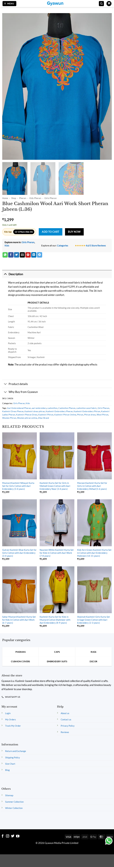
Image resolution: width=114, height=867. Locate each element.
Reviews (65, 732)
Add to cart (50, 231)
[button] (9, 3)
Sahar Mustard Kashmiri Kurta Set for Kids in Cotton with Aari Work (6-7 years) (19, 619)
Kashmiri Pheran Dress (26, 414)
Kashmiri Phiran (45, 414)
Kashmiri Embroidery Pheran (59, 411)
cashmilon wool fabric (86, 408)
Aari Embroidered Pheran (19, 408)
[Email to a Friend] (22, 255)
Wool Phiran (102, 414)
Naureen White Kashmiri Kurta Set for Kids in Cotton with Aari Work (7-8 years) (57, 552)
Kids (7, 245)
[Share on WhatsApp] (5, 255)
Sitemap (9, 795)
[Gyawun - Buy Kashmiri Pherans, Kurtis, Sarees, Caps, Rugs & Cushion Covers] (57, 3)
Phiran (80, 414)
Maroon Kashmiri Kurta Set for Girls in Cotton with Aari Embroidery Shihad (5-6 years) (92, 486)
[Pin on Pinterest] (28, 255)
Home (5, 198)
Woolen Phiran (9, 418)
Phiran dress (90, 414)
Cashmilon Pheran (66, 408)
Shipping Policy (12, 757)
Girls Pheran (50, 198)
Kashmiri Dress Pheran (13, 411)
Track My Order (13, 725)
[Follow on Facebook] (2, 836)
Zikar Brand (43, 418)
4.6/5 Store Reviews (96, 245)
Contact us (66, 719)
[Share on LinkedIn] (33, 255)
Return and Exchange (15, 751)
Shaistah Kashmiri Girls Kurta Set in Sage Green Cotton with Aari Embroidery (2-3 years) (93, 619)
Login (8, 713)
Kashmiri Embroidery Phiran (87, 411)
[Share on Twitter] (16, 255)
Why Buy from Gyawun (23, 391)
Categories (62, 245)
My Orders (10, 719)
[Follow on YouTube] (17, 836)
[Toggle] (5, 274)
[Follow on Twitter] (12, 836)
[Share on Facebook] (10, 255)
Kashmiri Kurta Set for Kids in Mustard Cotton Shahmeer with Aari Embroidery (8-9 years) (55, 619)
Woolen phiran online (27, 418)
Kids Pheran (35, 198)
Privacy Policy (68, 725)
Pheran (22, 198)
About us (65, 713)
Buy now (74, 231)
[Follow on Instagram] (7, 836)
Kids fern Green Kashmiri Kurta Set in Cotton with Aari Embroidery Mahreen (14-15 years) (94, 552)
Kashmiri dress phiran (34, 411)
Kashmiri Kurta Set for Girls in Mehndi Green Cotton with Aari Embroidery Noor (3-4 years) (55, 486)
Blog (7, 770)
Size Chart (10, 763)
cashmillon (52, 408)
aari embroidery (39, 408)
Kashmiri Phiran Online (65, 414)
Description (16, 274)
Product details (18, 384)
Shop (13, 198)
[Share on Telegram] (39, 255)
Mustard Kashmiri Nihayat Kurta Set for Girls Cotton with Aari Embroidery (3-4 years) (18, 486)
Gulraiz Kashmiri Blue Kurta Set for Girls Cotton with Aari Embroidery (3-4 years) (19, 552)
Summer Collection (14, 801)
